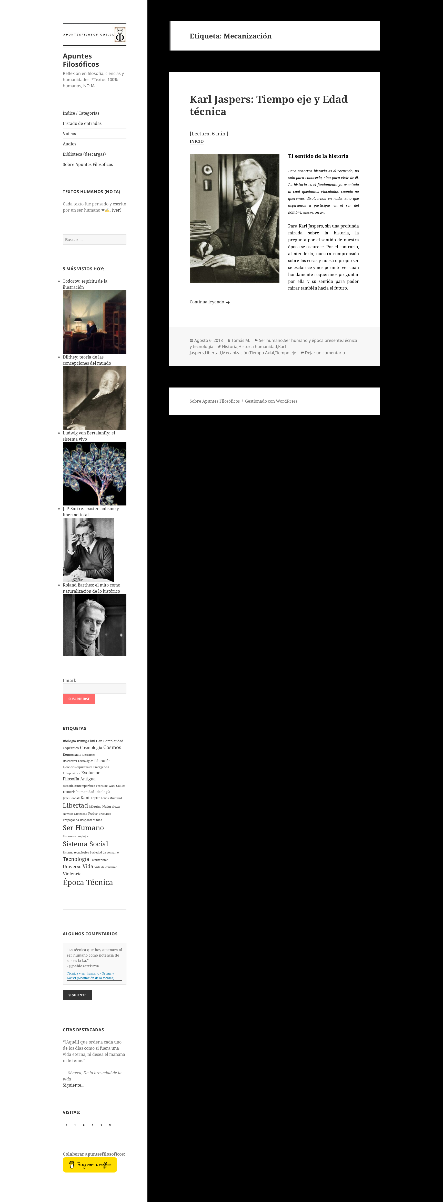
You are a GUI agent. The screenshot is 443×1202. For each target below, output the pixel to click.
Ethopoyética (71, 773)
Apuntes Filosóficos (81, 60)
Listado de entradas (82, 123)
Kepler (95, 798)
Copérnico (71, 748)
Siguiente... (73, 1085)
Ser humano (271, 340)
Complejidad (113, 741)
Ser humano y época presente (313, 340)
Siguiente (77, 995)
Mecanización (235, 352)
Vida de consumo (105, 867)
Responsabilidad (91, 820)
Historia (229, 346)
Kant (85, 797)
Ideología (102, 791)
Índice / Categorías (81, 113)
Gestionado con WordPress (271, 401)
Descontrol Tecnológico (78, 761)
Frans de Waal (105, 786)
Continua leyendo (210, 302)
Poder (93, 813)
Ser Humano (83, 827)
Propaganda (71, 820)
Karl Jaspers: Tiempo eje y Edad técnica (269, 105)
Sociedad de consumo (104, 852)
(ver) (117, 210)
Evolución (90, 773)
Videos (69, 133)
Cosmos (112, 747)
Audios (69, 144)
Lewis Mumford (111, 798)
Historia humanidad (78, 791)
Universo (72, 866)
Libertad (75, 805)
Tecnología (76, 858)
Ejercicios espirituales (77, 767)
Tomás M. (240, 340)
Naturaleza (111, 806)
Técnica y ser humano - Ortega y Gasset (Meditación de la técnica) (90, 975)
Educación (102, 760)
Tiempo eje (285, 352)
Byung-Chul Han (89, 741)
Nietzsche (80, 814)
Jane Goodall (71, 798)
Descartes (88, 755)
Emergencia (101, 767)
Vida (88, 866)
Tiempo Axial (261, 352)
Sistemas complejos (75, 836)
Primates (105, 814)
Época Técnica (88, 882)
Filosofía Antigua (79, 779)
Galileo (120, 786)
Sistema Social (85, 843)
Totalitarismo (99, 860)
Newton (68, 814)
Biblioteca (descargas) (84, 154)
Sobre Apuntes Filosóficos (88, 164)
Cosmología (91, 747)
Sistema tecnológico (76, 852)
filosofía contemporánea (79, 786)
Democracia (72, 754)
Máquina (95, 806)
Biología (69, 741)
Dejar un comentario (325, 352)
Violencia (72, 873)
